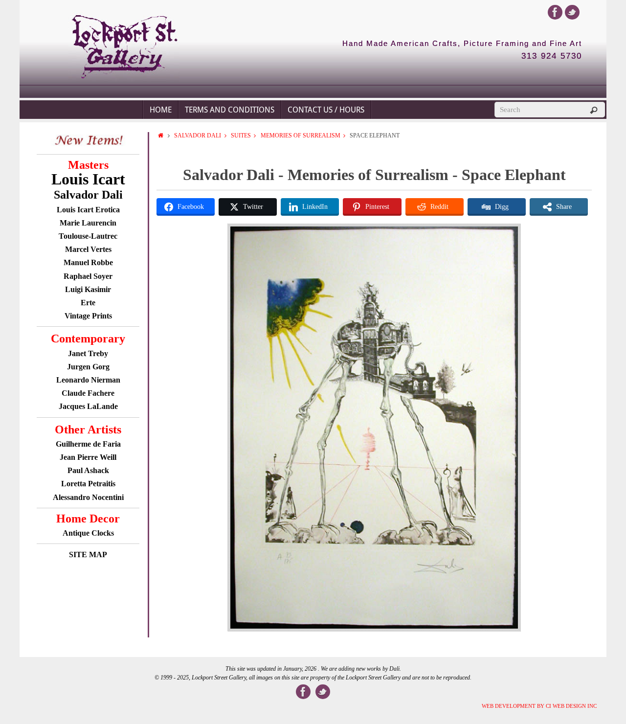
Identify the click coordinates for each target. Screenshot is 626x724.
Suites (241, 135)
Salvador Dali (197, 135)
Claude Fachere (88, 393)
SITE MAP (88, 554)
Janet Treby (88, 353)
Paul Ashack (88, 470)
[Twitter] (572, 12)
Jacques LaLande (88, 406)
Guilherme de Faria (88, 444)
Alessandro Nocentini (88, 497)
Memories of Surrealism (300, 135)
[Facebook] (555, 12)
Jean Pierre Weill (88, 457)
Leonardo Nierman (88, 380)
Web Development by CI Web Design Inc (539, 706)
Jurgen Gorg (88, 366)
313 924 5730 (551, 56)
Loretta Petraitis (88, 483)
